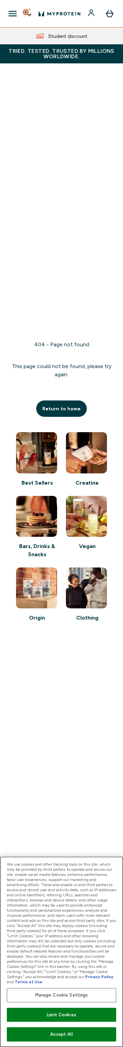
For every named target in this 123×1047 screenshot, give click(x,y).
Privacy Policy (99, 976)
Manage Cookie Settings (61, 995)
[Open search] (27, 13)
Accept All (61, 1034)
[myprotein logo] (59, 13)
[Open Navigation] (12, 13)
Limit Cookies (61, 1014)
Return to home (61, 408)
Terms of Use (28, 982)
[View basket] (110, 13)
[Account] (92, 13)
